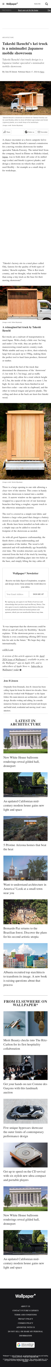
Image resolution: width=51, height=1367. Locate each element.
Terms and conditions (25, 1314)
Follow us (31, 132)
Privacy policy (25, 1319)
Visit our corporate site (30, 1357)
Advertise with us (25, 1327)
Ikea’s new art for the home (28, 10)
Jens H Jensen (11, 71)
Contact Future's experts (25, 1310)
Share (8, 132)
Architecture (8, 37)
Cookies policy (25, 1323)
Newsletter (44, 132)
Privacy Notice (36, 604)
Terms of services (34, 601)
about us (25, 1306)
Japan (5, 156)
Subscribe (37, 4)
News (42, 71)
